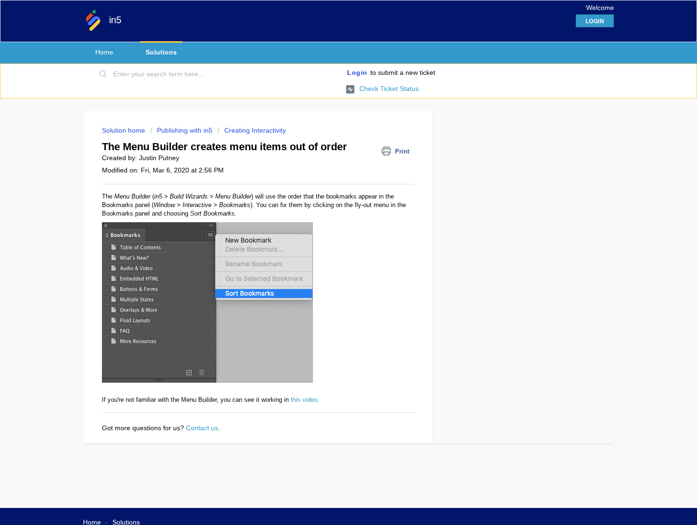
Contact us (202, 428)
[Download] (331, 137)
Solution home (124, 130)
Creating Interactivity (255, 130)
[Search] (103, 74)
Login (357, 72)
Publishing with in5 (184, 130)
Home (104, 52)
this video (304, 399)
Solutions (161, 52)
